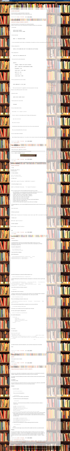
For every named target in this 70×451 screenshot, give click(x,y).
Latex (15, 160)
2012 (50, 91)
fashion (49, 21)
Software (49, 54)
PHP (48, 44)
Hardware (49, 24)
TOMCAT (49, 59)
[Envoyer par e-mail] (27, 16)
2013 (50, 90)
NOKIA (49, 38)
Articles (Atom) (18, 444)
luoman (39, 448)
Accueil (23, 442)
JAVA (48, 27)
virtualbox (49, 62)
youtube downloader (15, 10)
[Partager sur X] (29, 16)
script (49, 50)
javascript (49, 28)
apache (12, 356)
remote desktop (16, 439)
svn (48, 55)
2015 (50, 83)
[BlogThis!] (28, 16)
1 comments (22, 362)
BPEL (49, 12)
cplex (49, 16)
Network (49, 37)
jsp (48, 29)
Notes (49, 39)
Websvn (13, 238)
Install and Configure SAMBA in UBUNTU (19, 22)
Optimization (50, 40)
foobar (49, 22)
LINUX (49, 32)
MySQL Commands (15, 165)
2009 (50, 95)
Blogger (45, 448)
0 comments (22, 141)
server (20, 439)
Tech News (49, 56)
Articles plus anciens (41, 442)
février (51, 84)
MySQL (15, 233)
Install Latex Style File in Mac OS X (18, 147)
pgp (48, 43)
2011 (50, 93)
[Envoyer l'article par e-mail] (26, 141)
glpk (48, 23)
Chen (50, 67)
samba (15, 142)
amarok (49, 10)
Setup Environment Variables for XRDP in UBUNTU (21, 369)
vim (48, 61)
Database (49, 17)
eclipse (49, 18)
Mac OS (49, 33)
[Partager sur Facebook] (30, 16)
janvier (51, 87)
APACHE (15, 364)
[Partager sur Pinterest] (31, 16)
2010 (50, 94)
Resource (49, 48)
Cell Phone (49, 13)
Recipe (49, 45)
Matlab (49, 34)
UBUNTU (17, 142)
